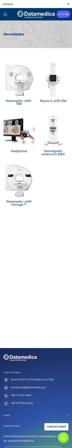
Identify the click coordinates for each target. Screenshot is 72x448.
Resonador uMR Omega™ (18, 203)
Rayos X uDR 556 (53, 100)
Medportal (19, 151)
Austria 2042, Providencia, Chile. (32, 379)
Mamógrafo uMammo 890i (53, 153)
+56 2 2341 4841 (21, 395)
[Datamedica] (36, 14)
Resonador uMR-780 (19, 102)
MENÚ (6, 415)
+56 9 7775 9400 (21, 403)
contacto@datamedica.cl (28, 387)
